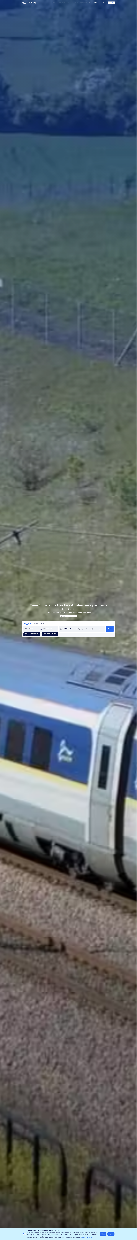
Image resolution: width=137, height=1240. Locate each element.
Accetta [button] (111, 1234)
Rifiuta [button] (103, 1234)
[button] (96, 2)
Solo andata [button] (27, 623)
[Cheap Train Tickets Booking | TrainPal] (29, 3)
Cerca (110, 629)
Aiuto (53, 2)
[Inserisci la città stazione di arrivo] (50, 629)
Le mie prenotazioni (64, 2)
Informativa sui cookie (86, 1237)
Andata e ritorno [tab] (39, 623)
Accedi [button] (111, 2)
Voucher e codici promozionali (81, 2)
